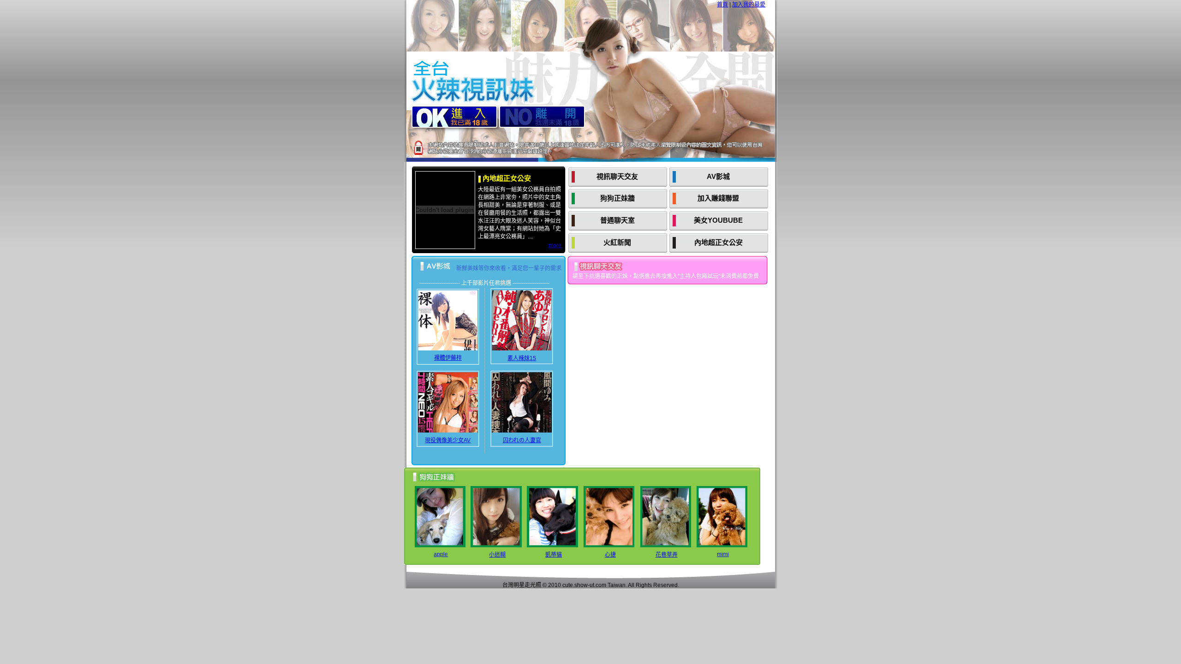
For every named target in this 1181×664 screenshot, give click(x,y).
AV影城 (718, 176)
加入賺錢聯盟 (718, 198)
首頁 (722, 4)
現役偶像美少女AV (448, 440)
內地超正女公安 (718, 242)
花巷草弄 (667, 554)
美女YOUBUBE (718, 220)
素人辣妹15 (521, 358)
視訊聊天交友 (617, 176)
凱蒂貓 (553, 554)
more (555, 245)
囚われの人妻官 (522, 440)
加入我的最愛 (748, 4)
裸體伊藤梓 (448, 358)
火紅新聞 (617, 242)
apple (441, 554)
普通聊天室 (617, 220)
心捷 (610, 554)
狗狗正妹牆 (617, 198)
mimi (723, 554)
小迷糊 (497, 554)
